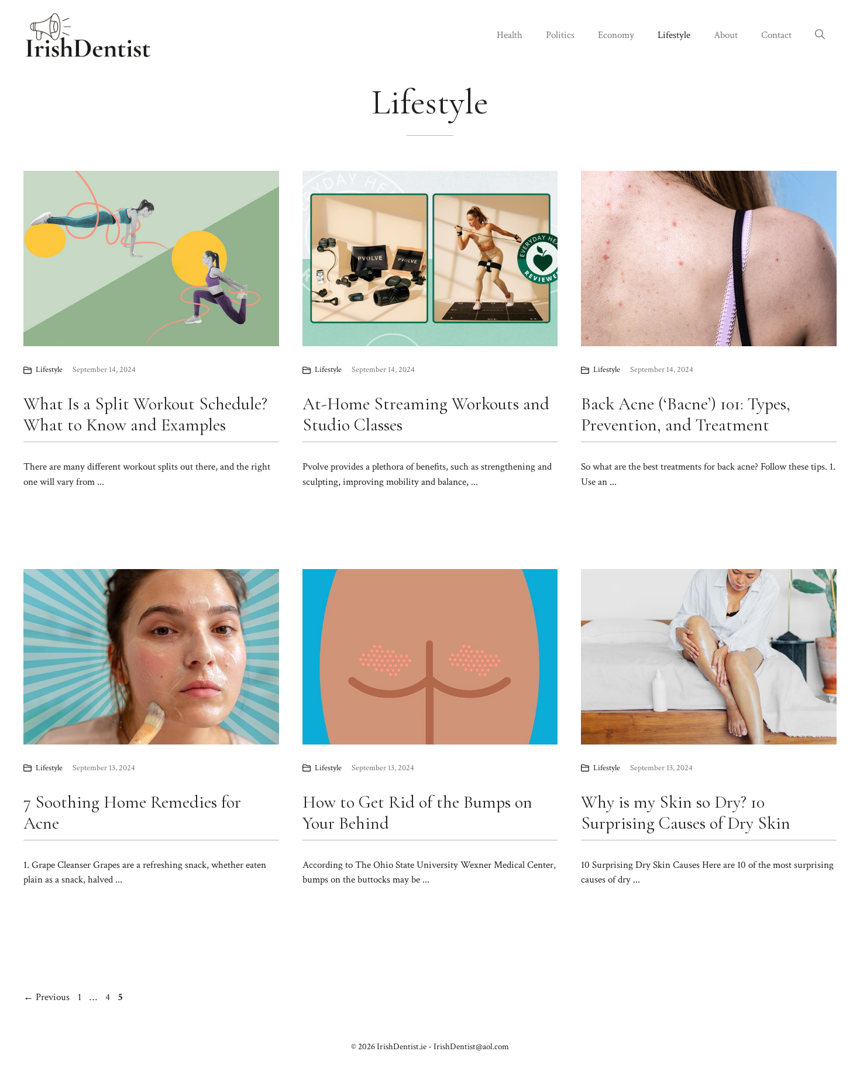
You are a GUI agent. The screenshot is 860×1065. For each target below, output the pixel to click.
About (726, 35)
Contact (776, 35)
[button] (820, 35)
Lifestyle (674, 35)
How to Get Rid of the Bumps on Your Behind (417, 812)
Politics (560, 35)
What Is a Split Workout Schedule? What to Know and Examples (145, 414)
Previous (46, 997)
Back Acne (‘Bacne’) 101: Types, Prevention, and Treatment (685, 414)
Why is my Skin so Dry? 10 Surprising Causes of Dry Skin (685, 812)
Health (509, 35)
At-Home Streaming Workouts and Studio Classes (425, 414)
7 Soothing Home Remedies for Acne (132, 812)
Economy (616, 35)
